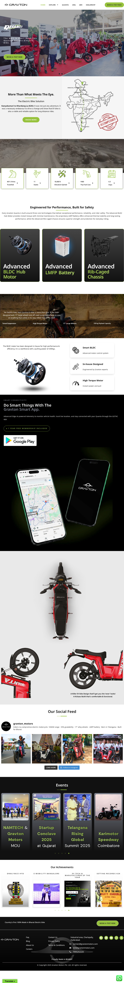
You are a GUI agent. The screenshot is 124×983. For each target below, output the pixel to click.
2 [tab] (62, 73)
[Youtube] (111, 938)
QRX (80, 5)
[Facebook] (101, 938)
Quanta (65, 5)
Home (43, 5)
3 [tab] (64, 73)
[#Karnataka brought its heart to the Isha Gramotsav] (108, 749)
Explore (52, 5)
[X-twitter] (121, 938)
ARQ (74, 5)
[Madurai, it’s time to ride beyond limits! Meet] (47, 749)
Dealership (90, 5)
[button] (27, 428)
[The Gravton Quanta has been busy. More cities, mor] (77, 749)
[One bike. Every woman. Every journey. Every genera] (16, 749)
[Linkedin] (106, 938)
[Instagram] (116, 938)
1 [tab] (59, 73)
